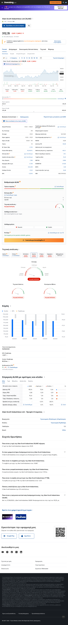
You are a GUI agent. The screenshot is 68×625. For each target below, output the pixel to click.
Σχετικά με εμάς (6, 561)
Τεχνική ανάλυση (10, 249)
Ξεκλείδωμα (60, 98)
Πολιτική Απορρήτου (24, 613)
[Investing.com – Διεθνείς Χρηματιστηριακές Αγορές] (10, 2)
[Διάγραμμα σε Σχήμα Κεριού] (4, 58)
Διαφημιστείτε (5, 565)
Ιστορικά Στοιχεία (20, 53)
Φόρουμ (51, 49)
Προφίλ (12, 53)
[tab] (5, 255)
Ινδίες (64, 430)
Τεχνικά (43, 49)
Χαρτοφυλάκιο (40, 565)
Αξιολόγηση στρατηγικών (57, 42)
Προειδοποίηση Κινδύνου (38, 613)
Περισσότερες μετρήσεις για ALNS (55, 117)
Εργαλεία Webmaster (41, 568)
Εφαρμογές (38, 561)
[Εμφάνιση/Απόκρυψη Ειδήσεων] (41, 58)
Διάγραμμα (13, 49)
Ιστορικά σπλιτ (31, 53)
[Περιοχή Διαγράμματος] (6, 58)
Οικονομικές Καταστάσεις (28, 49)
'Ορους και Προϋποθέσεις (9, 613)
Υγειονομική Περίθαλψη (58, 423)
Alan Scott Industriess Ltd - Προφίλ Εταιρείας (22, 412)
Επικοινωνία (5, 568)
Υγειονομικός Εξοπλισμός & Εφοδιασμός (53, 419)
